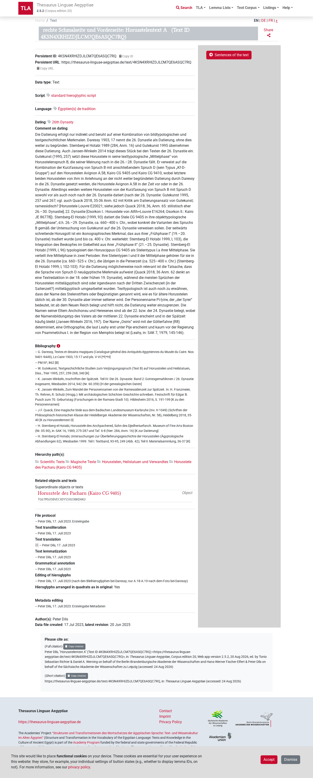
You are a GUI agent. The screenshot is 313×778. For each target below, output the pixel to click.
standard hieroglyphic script (73, 95)
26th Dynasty (63, 122)
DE (263, 20)
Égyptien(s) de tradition (77, 109)
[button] (269, 33)
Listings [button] (269, 8)
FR (271, 20)
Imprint (165, 716)
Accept (269, 759)
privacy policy (79, 767)
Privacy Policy (170, 722)
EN (256, 20)
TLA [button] (199, 8)
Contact (165, 711)
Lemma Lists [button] (220, 8)
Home (40, 20)
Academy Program (86, 742)
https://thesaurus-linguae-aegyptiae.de (49, 722)
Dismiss (290, 759)
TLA (26, 8)
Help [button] (286, 8)
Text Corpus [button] (247, 8)
